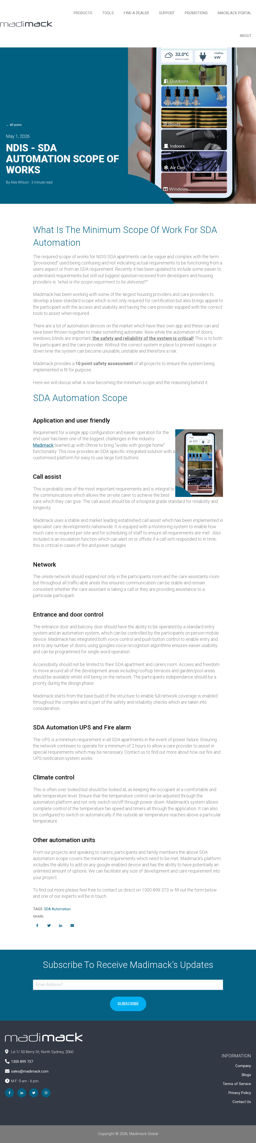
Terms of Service (237, 1084)
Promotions (196, 13)
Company (243, 1066)
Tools (108, 13)
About (246, 35)
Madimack (43, 445)
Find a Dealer (136, 13)
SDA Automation (57, 909)
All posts (16, 125)
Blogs (246, 1075)
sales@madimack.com (29, 1071)
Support (167, 13)
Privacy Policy (239, 1093)
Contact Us (241, 1102)
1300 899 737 (22, 1061)
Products (83, 13)
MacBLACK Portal (235, 13)
